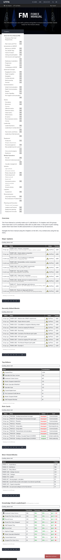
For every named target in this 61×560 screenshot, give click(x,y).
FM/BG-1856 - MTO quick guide (18, 336)
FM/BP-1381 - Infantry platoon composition (21, 253)
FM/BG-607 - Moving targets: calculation (13, 479)
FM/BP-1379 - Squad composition (11, 484)
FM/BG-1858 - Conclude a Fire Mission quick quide (23, 333)
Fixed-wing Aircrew (53, 423)
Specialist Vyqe (9, 387)
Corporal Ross (8, 372)
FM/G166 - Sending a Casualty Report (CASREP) (23, 436)
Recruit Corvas (9, 519)
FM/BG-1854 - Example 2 (17, 345)
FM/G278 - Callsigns (15, 433)
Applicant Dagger (9, 531)
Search (54, 6)
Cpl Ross (51, 249)
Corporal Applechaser (10, 390)
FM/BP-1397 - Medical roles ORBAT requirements (23, 318)
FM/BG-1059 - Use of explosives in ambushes (22, 257)
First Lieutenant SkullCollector (12, 393)
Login (35, 2)
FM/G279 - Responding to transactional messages (23, 418)
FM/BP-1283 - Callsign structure (11, 472)
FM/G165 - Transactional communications (21, 431)
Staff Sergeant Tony (10, 525)
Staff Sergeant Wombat (11, 399)
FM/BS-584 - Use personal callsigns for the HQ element (17, 486)
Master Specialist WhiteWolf (12, 384)
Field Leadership (53, 438)
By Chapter (8, 6)
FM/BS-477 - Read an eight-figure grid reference (22, 284)
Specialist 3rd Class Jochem (12, 375)
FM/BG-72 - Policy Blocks (9, 469)
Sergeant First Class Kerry (12, 540)
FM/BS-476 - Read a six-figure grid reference (21, 290)
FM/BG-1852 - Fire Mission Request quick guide (22, 342)
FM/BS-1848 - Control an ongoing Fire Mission (22, 327)
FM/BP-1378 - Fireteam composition (19, 248)
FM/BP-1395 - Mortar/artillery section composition (23, 262)
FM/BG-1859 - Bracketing (17, 330)
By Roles (17, 6)
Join (40, 2)
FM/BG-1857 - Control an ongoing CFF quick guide (23, 339)
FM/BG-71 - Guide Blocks (9, 464)
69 (22, 447)
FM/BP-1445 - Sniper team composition (20, 275)
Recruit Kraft (8, 528)
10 (22, 354)
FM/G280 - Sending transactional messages (21, 416)
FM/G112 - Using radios (16, 426)
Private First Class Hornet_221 (13, 516)
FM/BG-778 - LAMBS (8, 477)
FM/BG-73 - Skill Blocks (9, 467)
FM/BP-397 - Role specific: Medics (19, 271)
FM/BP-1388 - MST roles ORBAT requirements (22, 266)
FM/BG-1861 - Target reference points (20, 321)
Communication (53, 416)
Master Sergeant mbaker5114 (12, 381)
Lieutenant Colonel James (11, 378)
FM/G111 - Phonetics (15, 421)
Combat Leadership (53, 436)
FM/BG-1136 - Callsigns (9, 474)
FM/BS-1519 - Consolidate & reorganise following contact (25, 324)
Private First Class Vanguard (12, 522)
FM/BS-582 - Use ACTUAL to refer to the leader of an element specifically (22, 481)
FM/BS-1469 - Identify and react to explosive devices (23, 280)
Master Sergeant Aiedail (11, 396)
